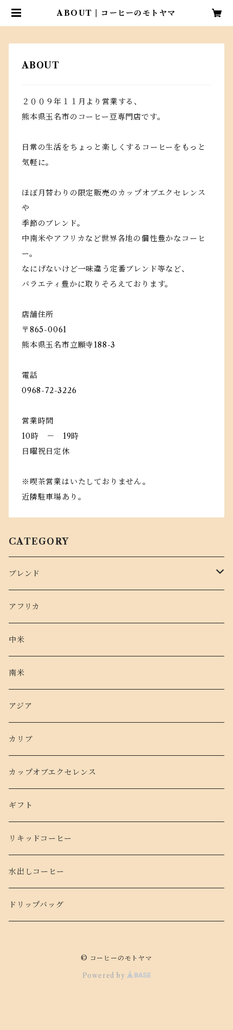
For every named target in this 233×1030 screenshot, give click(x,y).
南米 (17, 673)
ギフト (21, 805)
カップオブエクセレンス (52, 772)
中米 (17, 639)
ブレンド (24, 573)
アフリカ (24, 606)
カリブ (21, 739)
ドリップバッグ (36, 904)
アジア (20, 706)
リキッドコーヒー (40, 838)
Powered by (104, 975)
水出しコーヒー (36, 871)
